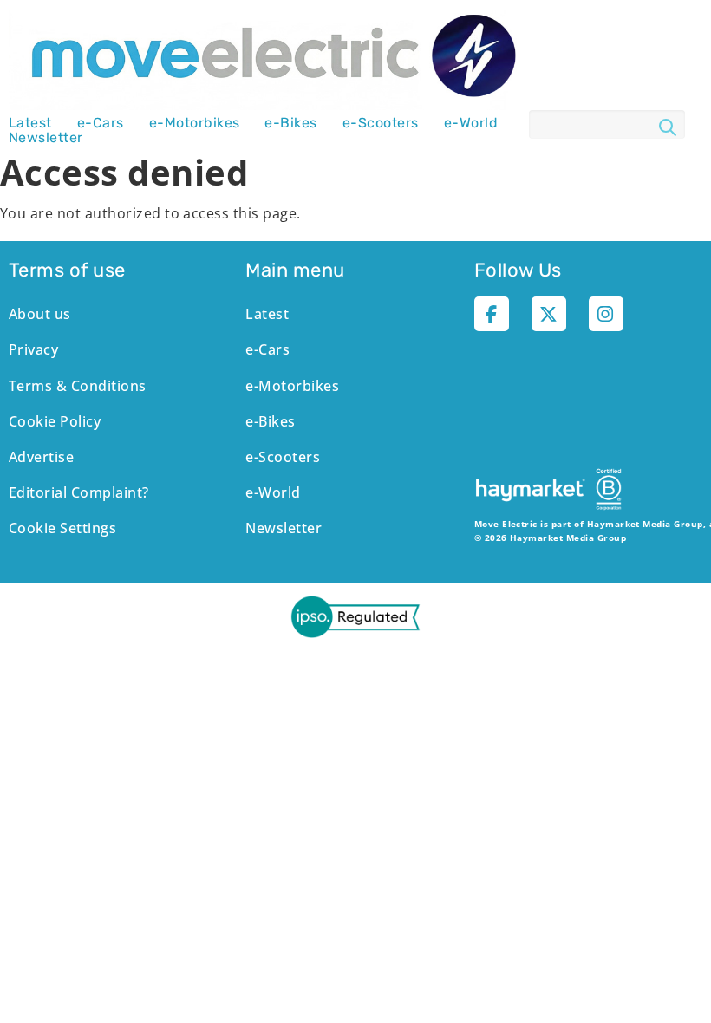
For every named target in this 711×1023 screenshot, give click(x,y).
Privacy (33, 349)
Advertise (41, 456)
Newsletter (46, 138)
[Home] (269, 57)
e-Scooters (380, 123)
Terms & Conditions (78, 385)
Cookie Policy (55, 421)
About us (40, 313)
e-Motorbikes (194, 123)
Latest (30, 123)
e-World (471, 123)
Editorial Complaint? (79, 492)
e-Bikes (290, 123)
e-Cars (100, 123)
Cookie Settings (62, 528)
